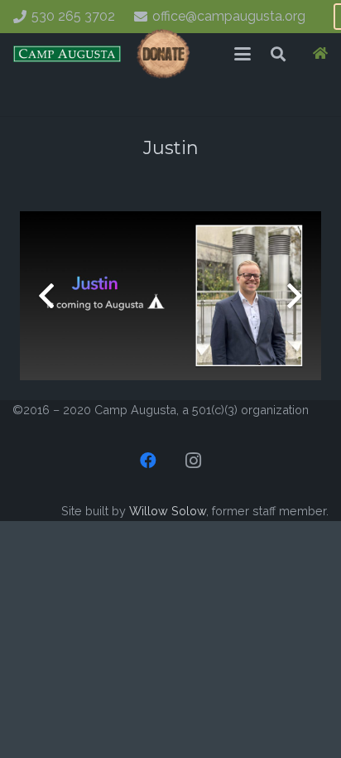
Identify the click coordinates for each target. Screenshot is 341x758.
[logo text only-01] (67, 54)
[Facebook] (148, 460)
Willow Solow (167, 511)
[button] (242, 54)
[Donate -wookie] (163, 54)
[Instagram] (193, 460)
